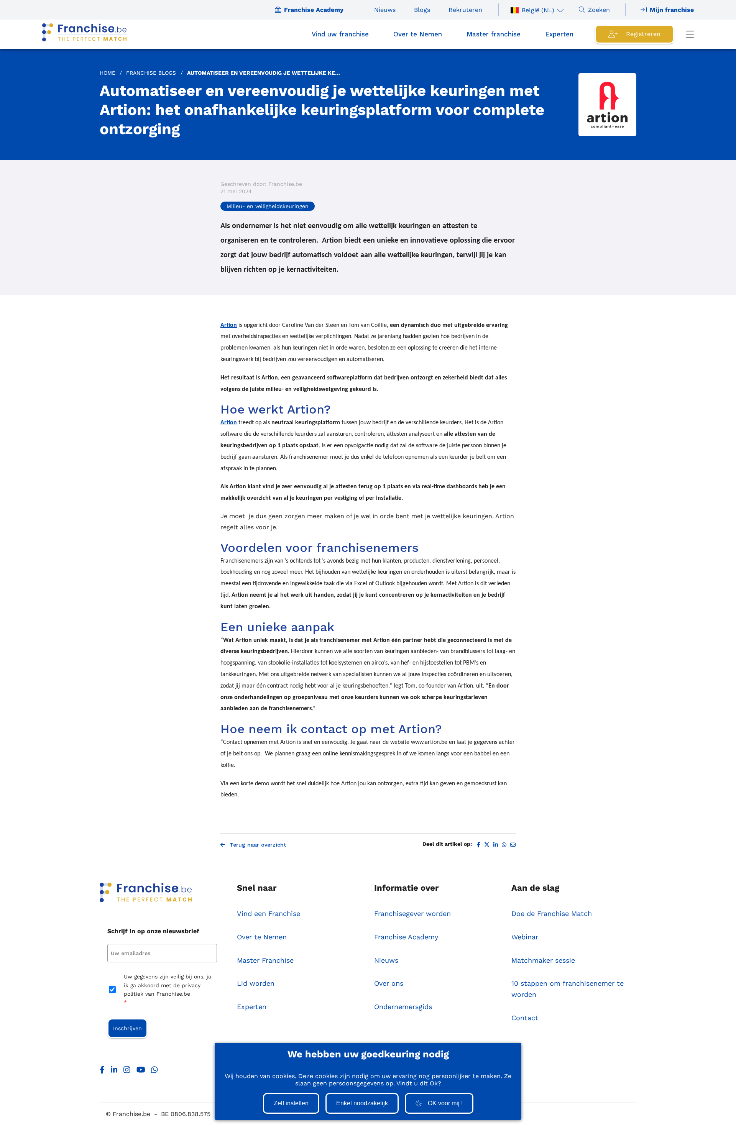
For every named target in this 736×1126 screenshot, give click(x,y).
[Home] (84, 34)
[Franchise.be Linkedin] (114, 1071)
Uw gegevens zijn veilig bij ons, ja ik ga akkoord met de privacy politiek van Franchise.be (167, 989)
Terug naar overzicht (258, 845)
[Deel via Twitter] (487, 844)
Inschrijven (127, 1028)
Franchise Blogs (151, 73)
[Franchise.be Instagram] (126, 1071)
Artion (228, 325)
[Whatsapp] (154, 1071)
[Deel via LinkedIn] (495, 844)
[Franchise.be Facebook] (102, 1071)
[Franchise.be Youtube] (140, 1071)
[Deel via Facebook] (478, 844)
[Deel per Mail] (513, 844)
